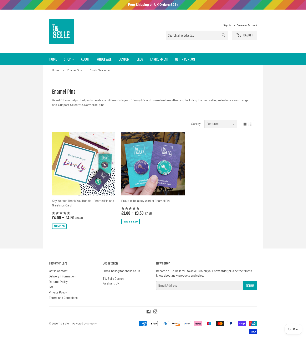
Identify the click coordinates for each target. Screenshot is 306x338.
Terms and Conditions (63, 297)
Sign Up (250, 285)
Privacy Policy (58, 292)
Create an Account (247, 25)
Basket (248, 34)
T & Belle (63, 323)
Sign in (227, 25)
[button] (61, 213)
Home (55, 70)
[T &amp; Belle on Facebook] (148, 312)
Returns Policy (58, 281)
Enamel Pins (74, 70)
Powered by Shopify (84, 323)
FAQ (51, 287)
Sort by (196, 124)
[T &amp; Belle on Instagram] (155, 312)
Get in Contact (58, 271)
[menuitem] (53, 59)
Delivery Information (62, 276)
